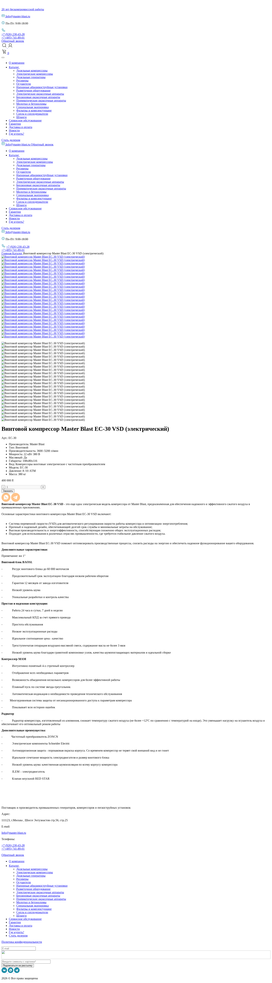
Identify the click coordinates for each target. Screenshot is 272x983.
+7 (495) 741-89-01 (13, 37)
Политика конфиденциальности (21, 941)
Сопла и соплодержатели (32, 113)
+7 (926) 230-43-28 (13, 34)
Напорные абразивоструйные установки (42, 87)
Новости (14, 130)
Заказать (8, 491)
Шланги (21, 117)
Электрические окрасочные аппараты (40, 93)
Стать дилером (10, 140)
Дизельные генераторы (31, 77)
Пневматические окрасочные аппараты (41, 100)
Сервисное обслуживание (25, 120)
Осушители (23, 83)
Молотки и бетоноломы (31, 103)
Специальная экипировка (32, 107)
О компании (16, 62)
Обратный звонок (12, 41)
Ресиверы (22, 80)
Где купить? (16, 133)
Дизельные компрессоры (32, 70)
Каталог (14, 67)
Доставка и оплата (20, 127)
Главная (6, 253)
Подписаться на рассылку (17, 965)
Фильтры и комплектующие (34, 110)
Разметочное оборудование (33, 90)
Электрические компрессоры (34, 73)
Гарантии (15, 123)
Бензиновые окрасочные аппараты (38, 97)
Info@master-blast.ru (18, 16)
